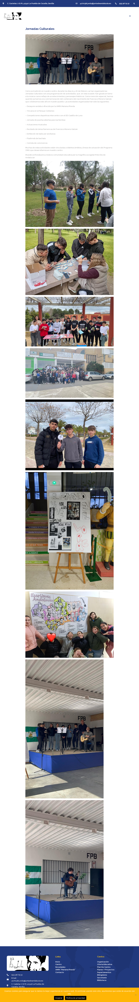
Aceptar (58, 998)
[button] (134, 3)
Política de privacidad (75, 998)
